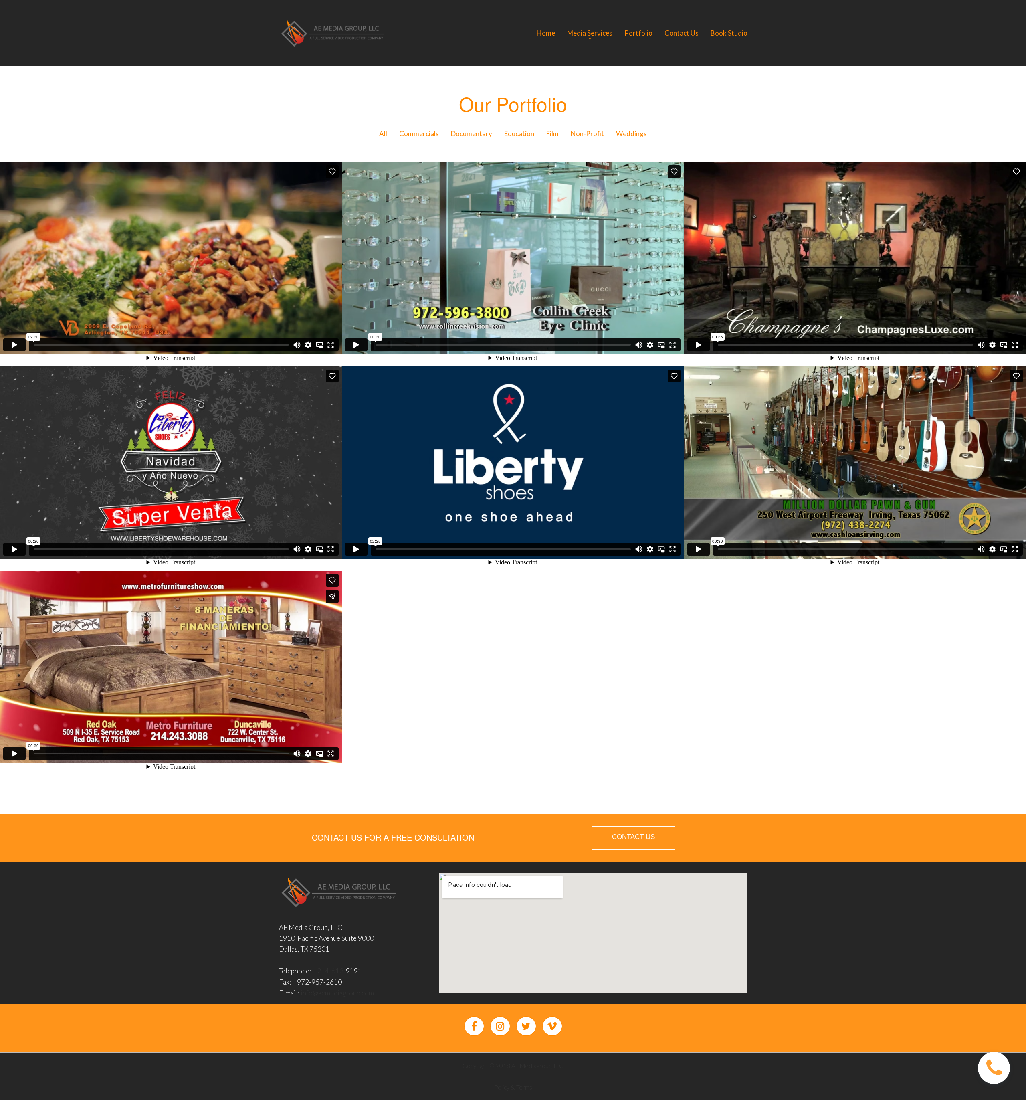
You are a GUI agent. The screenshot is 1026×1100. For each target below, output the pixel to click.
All (383, 133)
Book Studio (729, 33)
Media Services (589, 33)
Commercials (419, 133)
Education (519, 133)
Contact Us (681, 33)
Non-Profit (587, 133)
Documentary (471, 133)
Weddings (631, 133)
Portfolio (638, 33)
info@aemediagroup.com (337, 993)
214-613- (331, 971)
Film (552, 133)
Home (546, 33)
